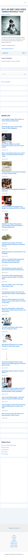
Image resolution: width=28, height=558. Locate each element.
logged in (9, 61)
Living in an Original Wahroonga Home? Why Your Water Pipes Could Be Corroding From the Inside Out (13, 260)
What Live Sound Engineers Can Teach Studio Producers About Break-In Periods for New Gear (14, 301)
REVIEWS (14, 540)
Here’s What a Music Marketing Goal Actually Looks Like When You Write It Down (13, 277)
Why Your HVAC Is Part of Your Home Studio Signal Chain (12, 285)
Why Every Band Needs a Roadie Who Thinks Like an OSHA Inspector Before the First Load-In (14, 310)
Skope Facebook (5, 447)
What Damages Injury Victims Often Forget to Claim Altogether (12, 127)
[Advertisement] (14, 480)
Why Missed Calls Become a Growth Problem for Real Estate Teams (12, 345)
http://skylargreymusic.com (7, 48)
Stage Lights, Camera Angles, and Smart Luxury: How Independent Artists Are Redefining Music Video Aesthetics (13, 389)
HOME (14, 535)
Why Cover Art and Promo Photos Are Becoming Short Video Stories (13, 414)
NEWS (14, 539)
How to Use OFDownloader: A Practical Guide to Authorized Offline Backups (13, 398)
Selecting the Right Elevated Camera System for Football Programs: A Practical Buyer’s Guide (14, 363)
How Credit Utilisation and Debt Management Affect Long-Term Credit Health (13, 145)
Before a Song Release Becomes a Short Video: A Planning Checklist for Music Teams (13, 154)
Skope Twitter (4, 451)
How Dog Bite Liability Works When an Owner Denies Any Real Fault (13, 120)
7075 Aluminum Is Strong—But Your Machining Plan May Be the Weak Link (13, 268)
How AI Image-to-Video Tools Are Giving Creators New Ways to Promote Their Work (13, 406)
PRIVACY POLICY (14, 546)
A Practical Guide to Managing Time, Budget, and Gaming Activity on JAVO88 (13, 207)
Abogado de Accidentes (14, 528)
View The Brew (4, 454)
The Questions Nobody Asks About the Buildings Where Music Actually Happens (14, 292)
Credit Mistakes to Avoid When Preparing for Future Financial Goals (14, 172)
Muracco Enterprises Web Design (8, 445)
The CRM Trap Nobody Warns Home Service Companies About (12, 328)
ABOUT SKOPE (14, 545)
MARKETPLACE (14, 543)
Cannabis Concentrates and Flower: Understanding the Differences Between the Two (13, 244)
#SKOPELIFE (14, 542)
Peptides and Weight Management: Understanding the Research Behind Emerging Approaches (12, 225)
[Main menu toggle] (25, 2)
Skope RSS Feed (5, 449)
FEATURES (14, 537)
